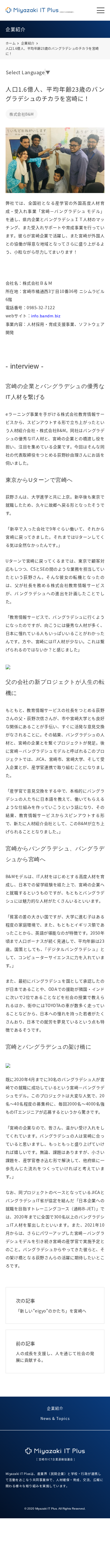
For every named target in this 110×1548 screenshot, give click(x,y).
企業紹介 (28, 43)
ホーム (11, 43)
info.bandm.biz (45, 316)
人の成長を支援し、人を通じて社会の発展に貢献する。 (55, 1351)
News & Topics (55, 1418)
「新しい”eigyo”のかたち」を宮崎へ (51, 1305)
